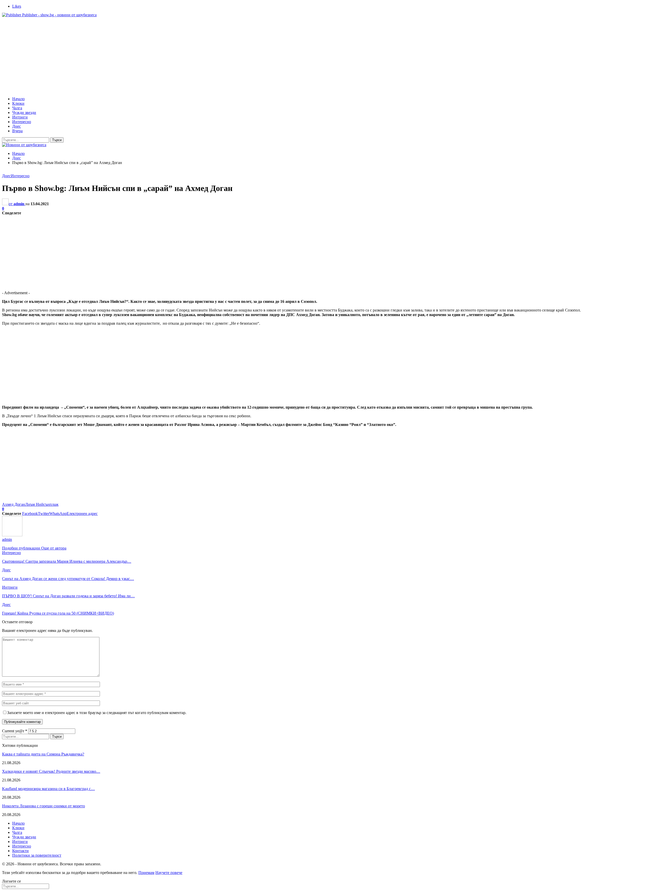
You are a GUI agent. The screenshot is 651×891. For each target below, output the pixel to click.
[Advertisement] (325, 57)
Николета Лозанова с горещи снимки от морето (43, 806)
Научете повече (168, 872)
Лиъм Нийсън (37, 504)
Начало (18, 99)
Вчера (17, 131)
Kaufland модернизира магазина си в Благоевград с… (48, 788)
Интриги (20, 117)
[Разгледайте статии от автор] (12, 535)
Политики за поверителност (36, 855)
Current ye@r (14, 731)
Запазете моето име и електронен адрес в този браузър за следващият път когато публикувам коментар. (96, 712)
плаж (54, 504)
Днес (16, 126)
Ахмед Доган (13, 504)
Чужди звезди (24, 112)
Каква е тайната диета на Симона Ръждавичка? (43, 754)
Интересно (21, 122)
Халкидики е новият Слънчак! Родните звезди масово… (51, 771)
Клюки (18, 103)
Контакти (20, 851)
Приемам (146, 872)
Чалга (17, 108)
